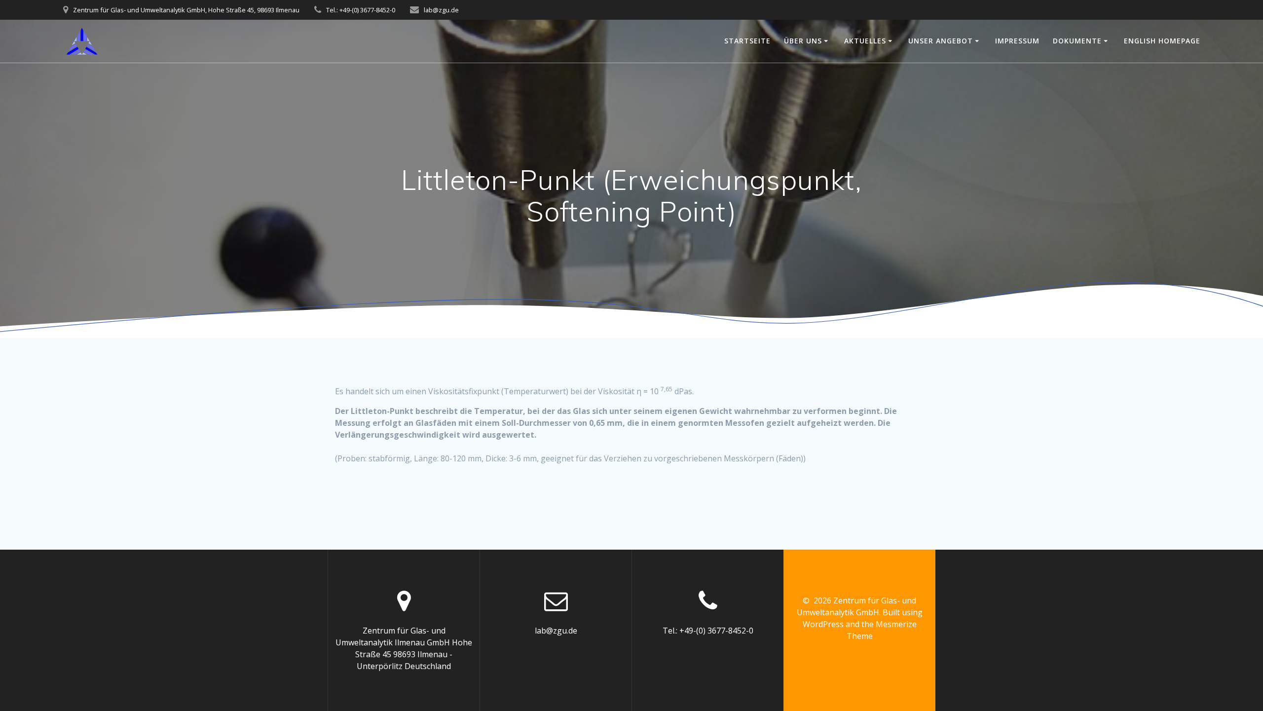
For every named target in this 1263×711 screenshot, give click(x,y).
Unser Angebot (940, 40)
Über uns (803, 40)
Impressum (1017, 40)
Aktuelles (865, 40)
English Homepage (1162, 40)
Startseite (747, 40)
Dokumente (1077, 40)
